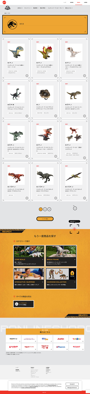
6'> (74, 205)
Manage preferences (72, 387)
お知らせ (19, 8)
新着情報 (71, 2)
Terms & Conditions (33, 386)
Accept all (72, 384)
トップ (65, 2)
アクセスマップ (48, 372)
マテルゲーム (33, 375)
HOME (5, 13)
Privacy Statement (52, 385)
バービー (32, 368)
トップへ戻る (45, 219)
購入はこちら (68, 8)
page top (44, 392)
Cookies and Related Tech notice (28, 387)
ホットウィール (33, 372)
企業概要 (47, 368)
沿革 (46, 373)
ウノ (31, 374)
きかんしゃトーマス (34, 371)
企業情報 (85, 2)
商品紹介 (78, 2)
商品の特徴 (42, 8)
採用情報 (47, 371)
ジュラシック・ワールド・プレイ (55, 8)
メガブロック (33, 373)
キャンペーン (27, 8)
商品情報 (35, 8)
